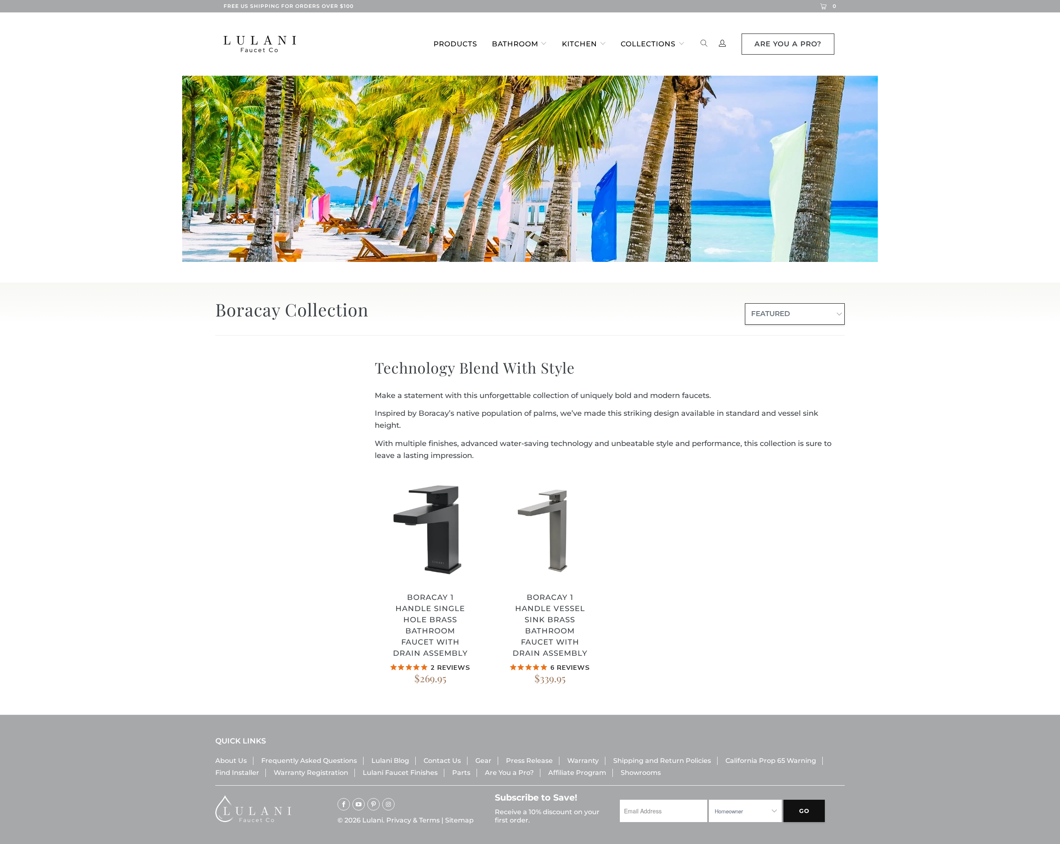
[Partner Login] (722, 44)
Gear (483, 761)
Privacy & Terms (413, 820)
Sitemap (459, 820)
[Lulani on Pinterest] (373, 804)
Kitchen (579, 44)
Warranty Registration (311, 773)
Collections (648, 44)
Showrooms (641, 773)
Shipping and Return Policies (662, 761)
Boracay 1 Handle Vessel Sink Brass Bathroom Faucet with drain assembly (550, 528)
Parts (461, 773)
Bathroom (515, 44)
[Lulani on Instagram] (388, 804)
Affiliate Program (577, 773)
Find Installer (237, 773)
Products (455, 44)
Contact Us (442, 761)
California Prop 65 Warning (770, 761)
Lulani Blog (390, 761)
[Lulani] (266, 44)
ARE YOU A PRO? (788, 44)
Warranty (583, 761)
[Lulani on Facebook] (343, 804)
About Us (231, 761)
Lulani (372, 820)
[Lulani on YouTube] (358, 804)
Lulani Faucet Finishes (400, 773)
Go (804, 811)
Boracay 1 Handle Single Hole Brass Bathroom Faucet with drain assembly (430, 528)
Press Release (529, 761)
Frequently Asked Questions (309, 761)
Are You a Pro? (509, 773)
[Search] (704, 44)
